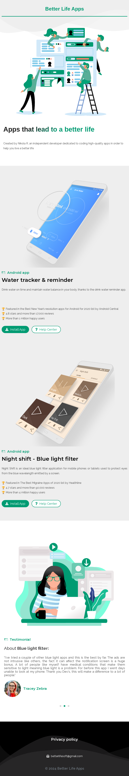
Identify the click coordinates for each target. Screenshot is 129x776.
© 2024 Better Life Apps (64, 768)
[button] (60, 706)
